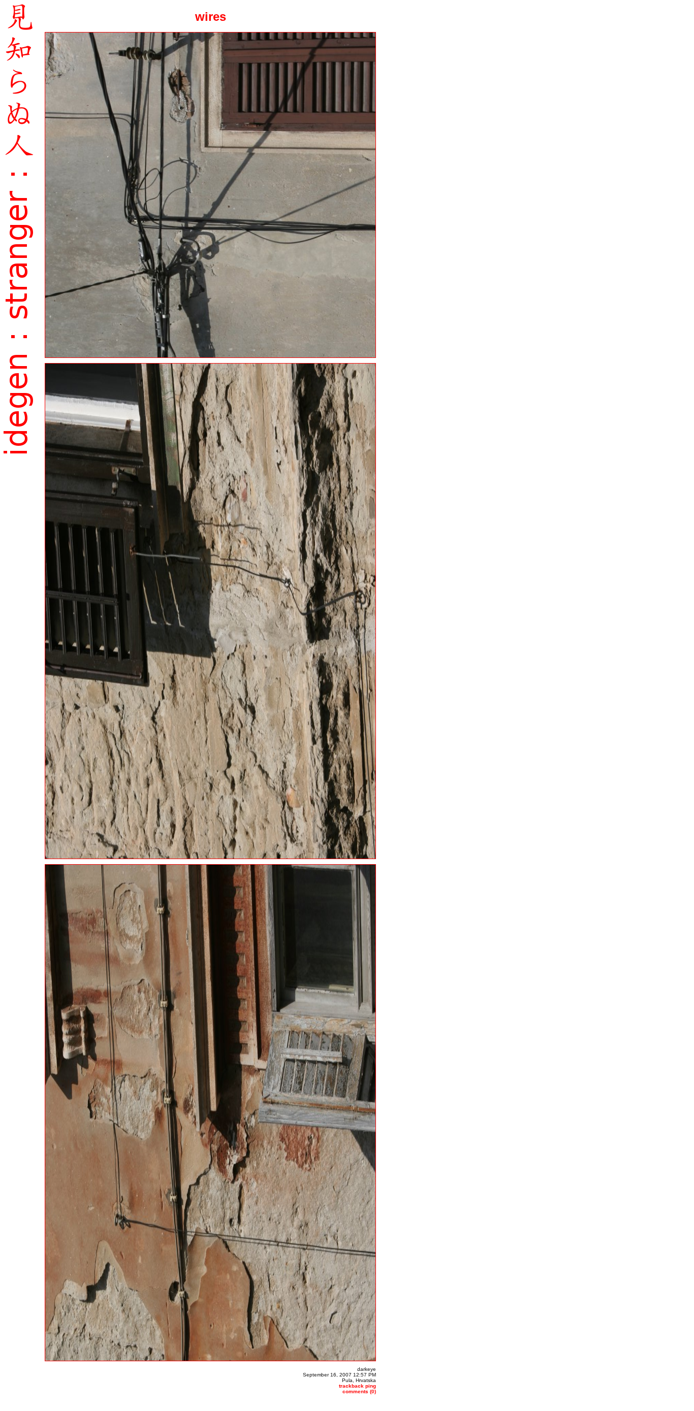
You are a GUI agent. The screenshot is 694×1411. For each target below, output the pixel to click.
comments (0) (359, 1391)
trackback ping (357, 1386)
